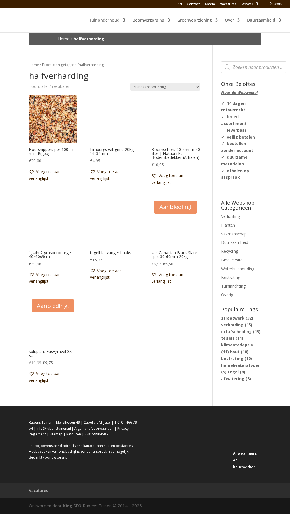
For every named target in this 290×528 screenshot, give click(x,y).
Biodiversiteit (233, 260)
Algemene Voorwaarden (94, 428)
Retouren (73, 434)
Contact (193, 4)
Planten (228, 225)
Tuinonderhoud (104, 20)
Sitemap (56, 434)
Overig (227, 294)
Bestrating (230, 277)
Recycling (229, 251)
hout (239, 351)
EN (179, 4)
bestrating (236, 358)
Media (210, 4)
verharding (236, 324)
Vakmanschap (234, 234)
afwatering (236, 378)
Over (229, 20)
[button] (53, 175)
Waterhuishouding (237, 268)
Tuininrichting (233, 286)
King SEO (72, 505)
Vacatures (228, 4)
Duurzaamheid (261, 20)
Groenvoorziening (194, 20)
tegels (232, 338)
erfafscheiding (241, 331)
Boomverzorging (148, 20)
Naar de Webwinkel (239, 92)
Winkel (247, 4)
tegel (236, 371)
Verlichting (230, 216)
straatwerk (237, 318)
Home (63, 38)
